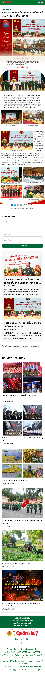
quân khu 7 (35, 347)
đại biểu (25, 347)
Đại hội (16, 347)
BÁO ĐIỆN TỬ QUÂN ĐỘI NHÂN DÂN (23, 623)
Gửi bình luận (22, 246)
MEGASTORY (6, 9)
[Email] (21, 205)
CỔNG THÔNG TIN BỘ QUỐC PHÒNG (23, 626)
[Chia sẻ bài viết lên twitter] (15, 205)
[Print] (18, 205)
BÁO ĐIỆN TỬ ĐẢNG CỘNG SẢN (22, 618)
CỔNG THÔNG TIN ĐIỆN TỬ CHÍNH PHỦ (23, 621)
